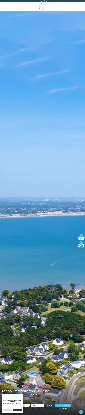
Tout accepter (17, 410)
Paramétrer (7, 410)
